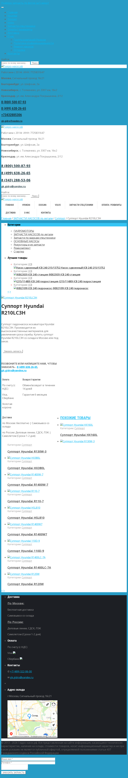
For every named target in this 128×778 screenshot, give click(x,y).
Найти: (5, 59)
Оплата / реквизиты (19, 29)
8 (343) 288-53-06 (15, 180)
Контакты (13, 53)
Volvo (10, 22)
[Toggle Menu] (2, 7)
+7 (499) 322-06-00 (21, 671)
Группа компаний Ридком (30, 39)
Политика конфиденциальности (34, 43)
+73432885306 (11, 115)
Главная (12, 12)
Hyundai (12, 15)
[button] (64, 3)
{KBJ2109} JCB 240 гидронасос (70, 288)
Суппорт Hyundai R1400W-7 (27, 484)
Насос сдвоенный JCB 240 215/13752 (82, 267)
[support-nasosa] (19, 297)
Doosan (12, 19)
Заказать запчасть (13, 351)
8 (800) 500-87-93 (13, 102)
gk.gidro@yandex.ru (11, 121)
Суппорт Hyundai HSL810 (25, 517)
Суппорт (60, 218)
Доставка (13, 33)
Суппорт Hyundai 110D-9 (25, 551)
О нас (10, 36)
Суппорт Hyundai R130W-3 (27, 451)
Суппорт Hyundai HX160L (79, 435)
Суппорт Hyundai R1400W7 (27, 534)
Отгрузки (19, 50)
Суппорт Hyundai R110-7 (25, 501)
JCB (30, 264)
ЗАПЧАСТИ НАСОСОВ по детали (33, 218)
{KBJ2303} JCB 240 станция (64, 274)
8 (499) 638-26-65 (13, 108)
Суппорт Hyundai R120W (25, 584)
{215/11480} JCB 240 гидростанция (79, 281)
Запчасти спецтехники (21, 26)
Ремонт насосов (24, 46)
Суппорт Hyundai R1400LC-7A (29, 567)
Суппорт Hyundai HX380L (26, 468)
